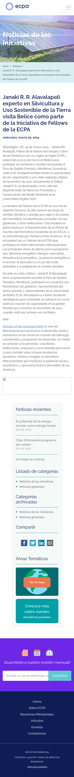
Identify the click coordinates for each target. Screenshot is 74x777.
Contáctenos (37, 733)
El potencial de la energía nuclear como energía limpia (36, 423)
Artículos (37, 720)
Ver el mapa (37, 582)
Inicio (6, 66)
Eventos (37, 727)
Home (37, 701)
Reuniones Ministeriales (37, 714)
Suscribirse (59, 675)
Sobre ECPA (37, 708)
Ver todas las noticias (30, 459)
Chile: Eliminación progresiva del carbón (36, 442)
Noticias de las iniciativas (36, 481)
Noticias (17, 66)
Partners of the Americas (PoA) (23, 326)
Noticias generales (32, 486)
